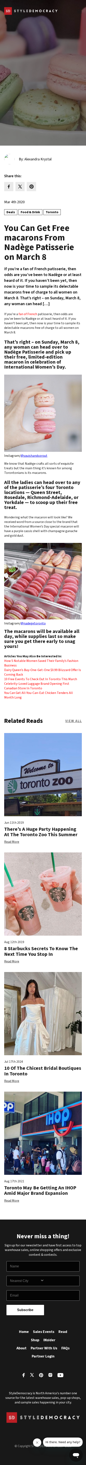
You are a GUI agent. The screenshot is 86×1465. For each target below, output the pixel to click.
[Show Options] (59, 1281)
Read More (11, 842)
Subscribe (25, 1310)
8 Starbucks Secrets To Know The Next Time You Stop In (41, 951)
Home (24, 1331)
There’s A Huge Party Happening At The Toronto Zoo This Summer (40, 832)
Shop (35, 1340)
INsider (49, 1340)
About (21, 1348)
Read (62, 1331)
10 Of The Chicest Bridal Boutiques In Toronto (42, 1071)
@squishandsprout (34, 455)
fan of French (28, 314)
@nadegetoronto (33, 623)
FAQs (65, 1348)
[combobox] (25, 1281)
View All (73, 721)
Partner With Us (44, 1348)
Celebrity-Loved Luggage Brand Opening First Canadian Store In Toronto (36, 686)
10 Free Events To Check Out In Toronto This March (40, 679)
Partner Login (43, 1356)
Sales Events (43, 1331)
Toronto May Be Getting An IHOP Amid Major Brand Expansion (40, 1190)
